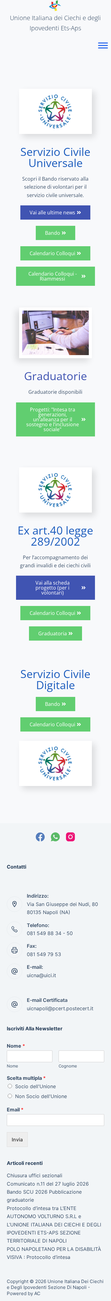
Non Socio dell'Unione (41, 1096)
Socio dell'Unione (35, 1086)
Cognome (68, 1065)
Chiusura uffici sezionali (34, 1175)
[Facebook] (40, 836)
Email (15, 1109)
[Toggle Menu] (103, 45)
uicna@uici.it (41, 975)
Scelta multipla (26, 1078)
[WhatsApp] (55, 836)
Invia (17, 1139)
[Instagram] (70, 836)
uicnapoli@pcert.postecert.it (60, 1008)
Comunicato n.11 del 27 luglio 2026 (48, 1184)
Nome (16, 1046)
